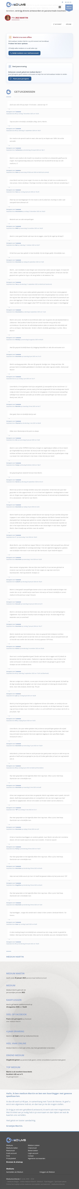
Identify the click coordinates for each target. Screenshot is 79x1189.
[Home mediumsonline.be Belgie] (16, 5)
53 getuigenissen (12, 1077)
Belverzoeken (33, 1150)
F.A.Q (8, 1156)
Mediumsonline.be (13, 1179)
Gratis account (11, 1153)
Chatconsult (32, 1148)
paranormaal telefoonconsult (36, 978)
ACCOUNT (69, 7)
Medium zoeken (34, 1145)
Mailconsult (10, 1150)
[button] (60, 7)
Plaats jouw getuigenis (20, 79)
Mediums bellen (12, 1148)
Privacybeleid (11, 1158)
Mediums (9, 1145)
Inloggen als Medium (47, 1172)
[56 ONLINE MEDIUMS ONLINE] (63, 2)
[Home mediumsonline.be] (16, 1140)
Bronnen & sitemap (14, 1162)
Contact (31, 1156)
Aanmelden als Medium (14, 1172)
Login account (33, 1153)
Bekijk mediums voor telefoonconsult (25, 53)
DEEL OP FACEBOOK (16, 1014)
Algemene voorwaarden (36, 1158)
